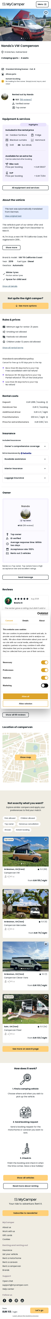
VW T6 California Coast (30, 257)
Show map (25, 757)
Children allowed (28, 818)
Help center (8, 1289)
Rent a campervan (11, 1266)
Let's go (39, 1310)
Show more (11, 247)
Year (4, 261)
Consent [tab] (9, 621)
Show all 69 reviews (16, 714)
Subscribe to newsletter (25, 1213)
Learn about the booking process (25, 1316)
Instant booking (22, 830)
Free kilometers (10, 417)
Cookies (6, 1239)
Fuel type (21, 261)
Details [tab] (26, 621)
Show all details (9, 286)
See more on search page (26, 1048)
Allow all (25, 696)
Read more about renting (25, 1186)
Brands (5, 1270)
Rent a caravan (9, 1262)
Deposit (6, 402)
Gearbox (6, 265)
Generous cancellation (29, 824)
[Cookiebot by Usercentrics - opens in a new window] (37, 613)
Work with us (8, 1231)
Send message (25, 577)
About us (6, 1227)
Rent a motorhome (11, 1258)
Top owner (9, 824)
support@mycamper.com (15, 1285)
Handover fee (9, 407)
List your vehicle (10, 1254)
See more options (28, 305)
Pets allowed (10, 818)
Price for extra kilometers (15, 422)
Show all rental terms (12, 347)
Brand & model (9, 257)
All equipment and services (25, 187)
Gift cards (7, 1235)
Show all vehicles (25, 1177)
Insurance (7, 1250)
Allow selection (25, 704)
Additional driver (11, 412)
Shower (8, 830)
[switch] (44, 670)
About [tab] (42, 621)
